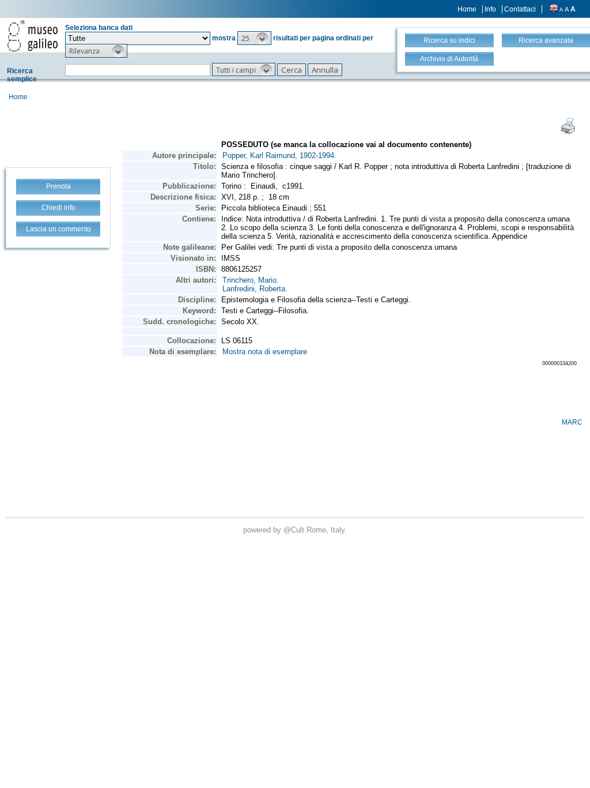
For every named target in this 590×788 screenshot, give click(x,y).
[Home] (32, 36)
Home (466, 9)
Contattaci (520, 9)
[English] (554, 9)
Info (490, 9)
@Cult (295, 530)
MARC (572, 422)
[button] (254, 38)
